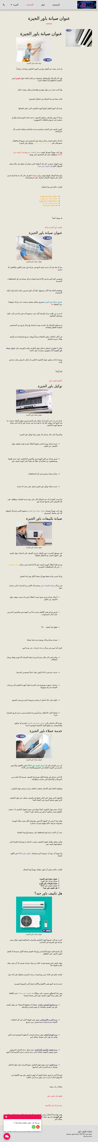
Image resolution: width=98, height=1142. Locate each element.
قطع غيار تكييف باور (54, 1096)
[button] (4, 5)
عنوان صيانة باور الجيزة (34, 261)
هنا (52, 304)
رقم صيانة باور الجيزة (34, 63)
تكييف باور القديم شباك (53, 227)
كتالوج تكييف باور (55, 380)
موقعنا (34, 175)
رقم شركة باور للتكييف (53, 1105)
